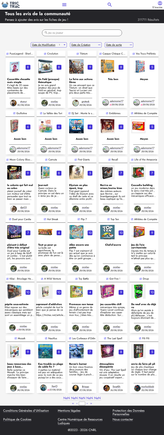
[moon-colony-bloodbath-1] (14, 172)
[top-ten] (107, 232)
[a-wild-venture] (45, 291)
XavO (54, 386)
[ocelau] (44, 103)
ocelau (54, 101)
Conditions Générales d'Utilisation (26, 411)
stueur (23, 101)
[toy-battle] (76, 291)
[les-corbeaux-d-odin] (76, 351)
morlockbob (147, 387)
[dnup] (138, 291)
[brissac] (75, 388)
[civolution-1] (45, 66)
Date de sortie (114, 44)
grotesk (85, 101)
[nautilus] (45, 351)
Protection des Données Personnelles (128, 412)
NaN (66, 398)
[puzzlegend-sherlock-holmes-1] (14, 66)
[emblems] (107, 126)
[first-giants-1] (76, 172)
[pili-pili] (138, 351)
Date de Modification (43, 44)
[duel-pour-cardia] (14, 232)
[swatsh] (106, 388)
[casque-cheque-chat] (107, 66)
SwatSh (116, 387)
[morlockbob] (137, 388)
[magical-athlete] (138, 126)
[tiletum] (76, 66)
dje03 (23, 207)
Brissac (85, 387)
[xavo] (43, 388)
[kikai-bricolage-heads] (14, 291)
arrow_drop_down (64, 45)
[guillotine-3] (14, 126)
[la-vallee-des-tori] (45, 126)
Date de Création (80, 44)
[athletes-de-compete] (138, 232)
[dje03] (13, 209)
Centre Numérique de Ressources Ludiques (80, 421)
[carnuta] (45, 172)
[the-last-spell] (107, 351)
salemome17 (116, 101)
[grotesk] (75, 103)
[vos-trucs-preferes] (138, 66)
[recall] (107, 172)
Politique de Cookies (17, 420)
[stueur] (13, 103)
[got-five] (107, 291)
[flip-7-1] (76, 232)
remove (99, 45)
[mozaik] (14, 351)
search (109, 5)
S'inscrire (157, 7)
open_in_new (7, 53)
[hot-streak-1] (45, 232)
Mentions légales (69, 411)
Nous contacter (123, 420)
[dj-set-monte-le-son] (76, 126)
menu (64, 5)
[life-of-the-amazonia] (138, 172)
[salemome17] (105, 102)
